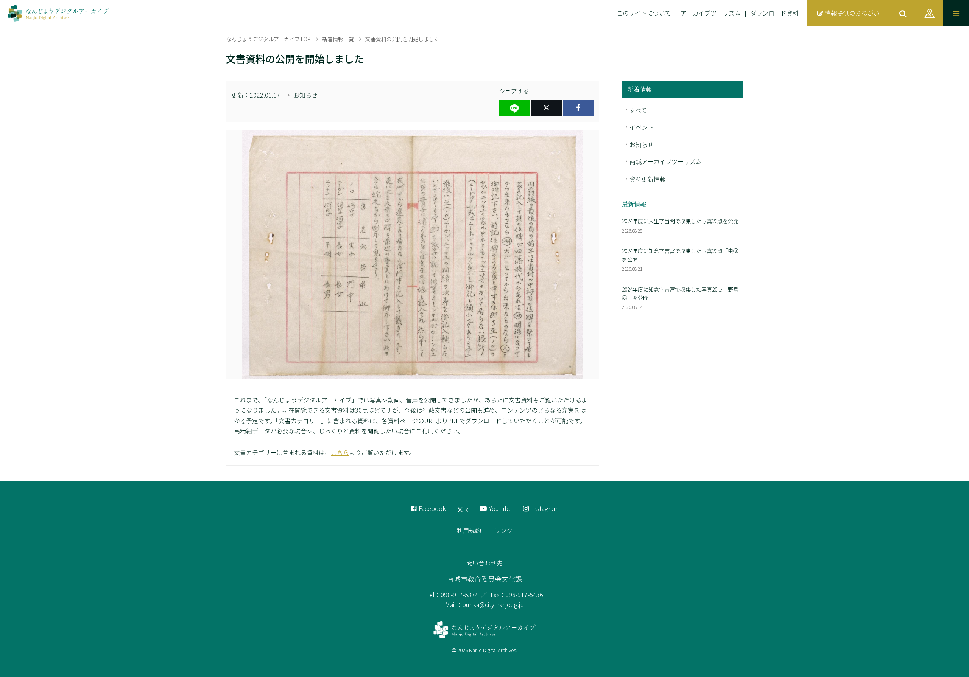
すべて (638, 110)
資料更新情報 (647, 178)
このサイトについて (644, 12)
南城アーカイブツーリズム (665, 161)
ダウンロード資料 (774, 12)
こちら (340, 452)
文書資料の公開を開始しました (402, 39)
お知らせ (305, 94)
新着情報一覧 (338, 39)
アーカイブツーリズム (711, 12)
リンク (503, 530)
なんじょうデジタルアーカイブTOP (268, 39)
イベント (641, 127)
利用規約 (469, 530)
